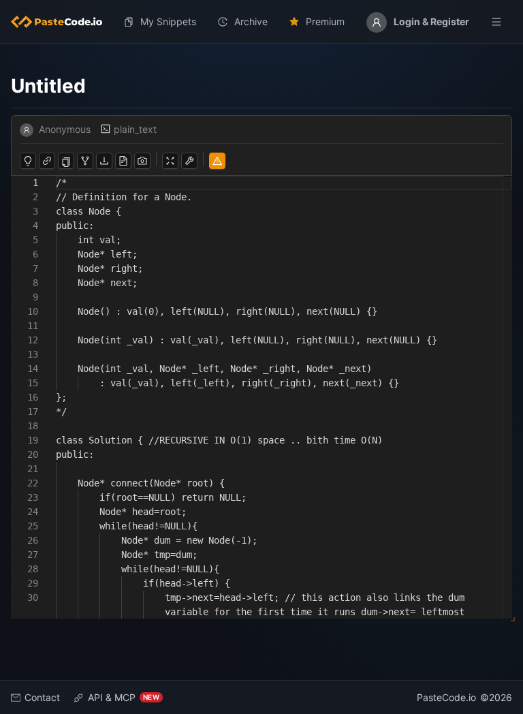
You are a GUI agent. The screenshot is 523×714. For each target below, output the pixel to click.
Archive (251, 21)
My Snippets (168, 21)
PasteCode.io (446, 697)
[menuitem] (62, 22)
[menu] (261, 22)
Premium (325, 21)
